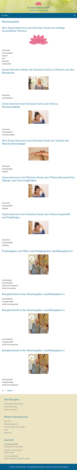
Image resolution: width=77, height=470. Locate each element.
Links (6, 430)
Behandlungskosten (11, 424)
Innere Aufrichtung (10, 407)
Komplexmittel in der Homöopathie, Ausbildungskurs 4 (33, 294)
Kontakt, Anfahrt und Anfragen (14, 427)
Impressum (8, 433)
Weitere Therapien (10, 409)
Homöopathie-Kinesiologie (13, 404)
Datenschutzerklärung (61, 467)
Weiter (11, 391)
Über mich (7, 421)
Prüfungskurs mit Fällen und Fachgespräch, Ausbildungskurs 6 (37, 251)
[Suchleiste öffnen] (74, 15)
